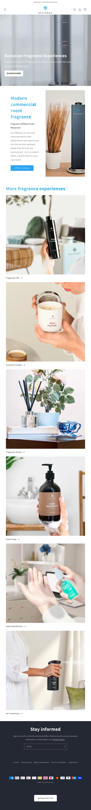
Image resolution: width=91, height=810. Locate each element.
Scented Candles (14, 365)
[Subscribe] (64, 746)
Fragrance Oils (13, 277)
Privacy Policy (58, 739)
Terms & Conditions (58, 762)
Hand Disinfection (14, 626)
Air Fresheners (13, 713)
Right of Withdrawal (41, 762)
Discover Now (14, 73)
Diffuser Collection (22, 168)
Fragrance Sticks (14, 452)
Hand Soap (11, 539)
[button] (5, 9)
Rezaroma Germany (48, 782)
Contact (16, 762)
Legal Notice (73, 762)
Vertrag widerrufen (45, 798)
